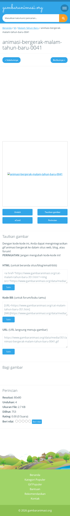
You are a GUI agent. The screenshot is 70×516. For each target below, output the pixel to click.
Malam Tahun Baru (28, 27)
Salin (8, 287)
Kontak (35, 498)
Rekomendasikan (35, 494)
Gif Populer (35, 484)
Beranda (7, 27)
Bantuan (35, 489)
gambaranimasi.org (23, 7)
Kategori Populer (35, 479)
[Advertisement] (35, 106)
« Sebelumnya (11, 60)
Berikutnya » (59, 60)
